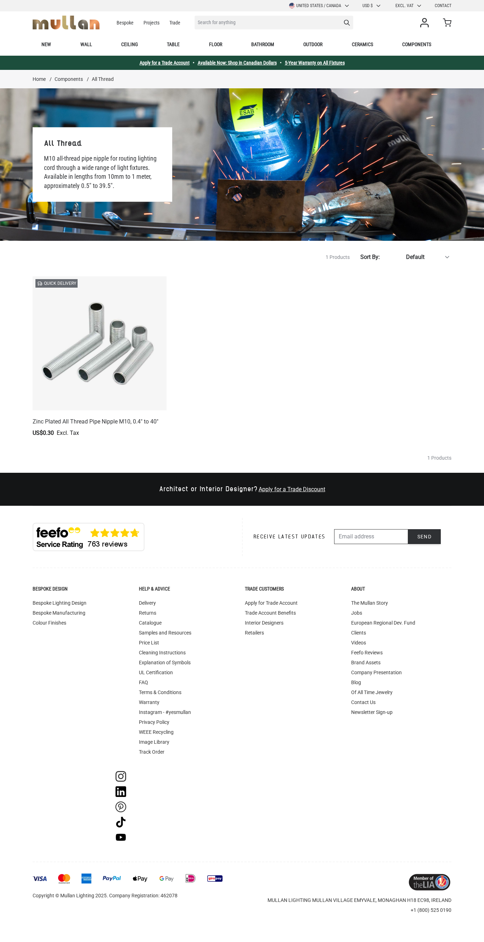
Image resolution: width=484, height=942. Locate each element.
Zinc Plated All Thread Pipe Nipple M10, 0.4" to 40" (95, 421)
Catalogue (150, 623)
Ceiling (129, 44)
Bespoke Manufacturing (59, 613)
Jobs (356, 613)
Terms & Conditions (160, 692)
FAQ (143, 682)
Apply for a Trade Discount (292, 489)
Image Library (154, 742)
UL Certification (156, 672)
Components (416, 44)
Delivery (147, 603)
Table (173, 44)
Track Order (151, 752)
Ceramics (362, 44)
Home (39, 79)
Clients (358, 633)
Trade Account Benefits (270, 613)
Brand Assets (366, 662)
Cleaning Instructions (162, 652)
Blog (356, 682)
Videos (358, 642)
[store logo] (66, 22)
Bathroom (262, 44)
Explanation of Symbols (165, 662)
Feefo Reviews (367, 652)
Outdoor (312, 44)
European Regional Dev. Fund (383, 623)
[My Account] (426, 22)
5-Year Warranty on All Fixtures (315, 63)
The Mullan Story (369, 603)
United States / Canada (318, 5)
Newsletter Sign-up (372, 712)
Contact (443, 5)
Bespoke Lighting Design (59, 603)
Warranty (149, 702)
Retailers (254, 633)
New (46, 44)
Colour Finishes (49, 623)
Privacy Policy (154, 722)
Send (424, 536)
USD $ (367, 5)
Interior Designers (264, 623)
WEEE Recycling (156, 732)
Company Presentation (376, 672)
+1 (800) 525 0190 (431, 910)
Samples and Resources (165, 633)
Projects (151, 23)
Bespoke (125, 23)
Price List (149, 642)
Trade (174, 23)
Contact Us (363, 702)
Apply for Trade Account (271, 603)
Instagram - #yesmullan (165, 712)
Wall (86, 44)
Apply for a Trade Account (165, 63)
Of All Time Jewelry (372, 692)
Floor (215, 44)
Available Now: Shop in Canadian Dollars (237, 63)
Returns (147, 613)
